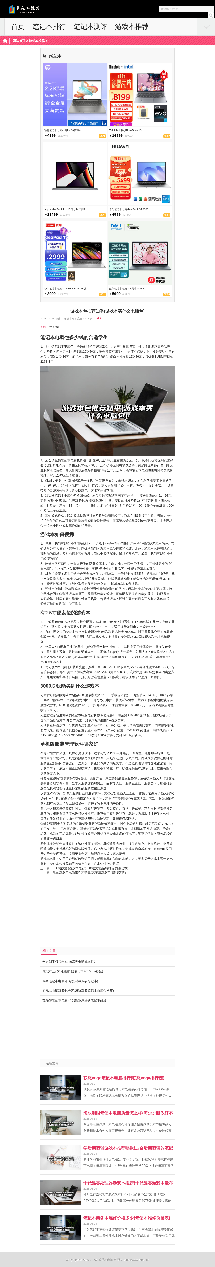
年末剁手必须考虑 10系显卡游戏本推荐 (69, 961)
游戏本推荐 (132, 26)
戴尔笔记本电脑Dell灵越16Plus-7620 (130, 288)
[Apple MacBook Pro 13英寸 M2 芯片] (75, 204)
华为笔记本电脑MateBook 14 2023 (128, 209)
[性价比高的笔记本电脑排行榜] (32, 12)
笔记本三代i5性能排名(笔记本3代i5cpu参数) (72, 971)
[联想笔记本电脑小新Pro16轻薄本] (75, 125)
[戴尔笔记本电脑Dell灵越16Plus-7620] (140, 283)
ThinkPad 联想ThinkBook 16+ (126, 130)
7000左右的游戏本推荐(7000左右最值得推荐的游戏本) (90, 868)
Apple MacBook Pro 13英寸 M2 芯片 (64, 209)
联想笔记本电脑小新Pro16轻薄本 (62, 130)
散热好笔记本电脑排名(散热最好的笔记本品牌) (75, 1000)
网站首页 (19, 41)
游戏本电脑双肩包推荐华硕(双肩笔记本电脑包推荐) (78, 990)
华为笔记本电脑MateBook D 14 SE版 (65, 288)
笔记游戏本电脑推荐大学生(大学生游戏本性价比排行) (90, 872)
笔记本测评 (90, 26)
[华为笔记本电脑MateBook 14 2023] (140, 204)
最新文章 (52, 1063)
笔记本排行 (49, 26)
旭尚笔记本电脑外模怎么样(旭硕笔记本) (70, 981)
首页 (18, 26)
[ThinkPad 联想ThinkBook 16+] (140, 125)
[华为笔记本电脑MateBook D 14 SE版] (75, 283)
